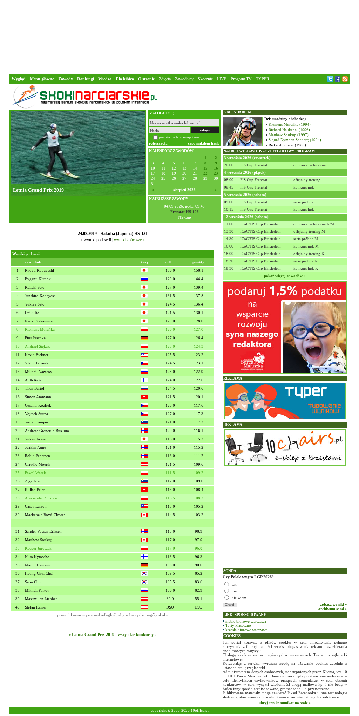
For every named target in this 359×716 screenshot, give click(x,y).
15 (205, 168)
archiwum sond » (332, 608)
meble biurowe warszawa (245, 621)
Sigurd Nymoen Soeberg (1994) (295, 140)
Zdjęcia (165, 79)
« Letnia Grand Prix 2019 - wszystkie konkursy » (113, 634)
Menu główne (42, 79)
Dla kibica (125, 79)
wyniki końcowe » (129, 239)
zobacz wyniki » (333, 604)
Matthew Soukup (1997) (289, 135)
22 (205, 173)
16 (216, 168)
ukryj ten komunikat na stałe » (285, 703)
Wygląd (19, 79)
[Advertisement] (179, 36)
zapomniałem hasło (204, 143)
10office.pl (200, 710)
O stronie (146, 79)
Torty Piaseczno (238, 625)
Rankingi (85, 79)
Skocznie (205, 79)
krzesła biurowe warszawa (246, 630)
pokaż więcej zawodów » (285, 276)
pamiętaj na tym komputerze (179, 137)
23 (216, 173)
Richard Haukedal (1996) (289, 129)
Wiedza (104, 79)
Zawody (65, 79)
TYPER (262, 79)
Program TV (241, 79)
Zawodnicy (184, 79)
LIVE (221, 79)
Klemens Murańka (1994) (290, 124)
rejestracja (158, 143)
